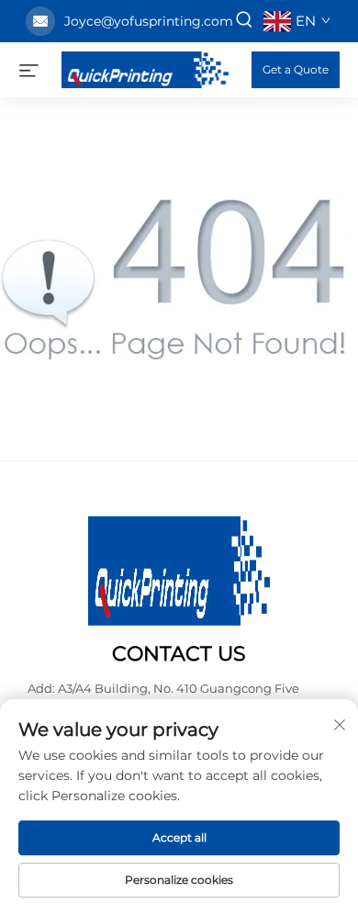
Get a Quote (296, 69)
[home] (145, 68)
